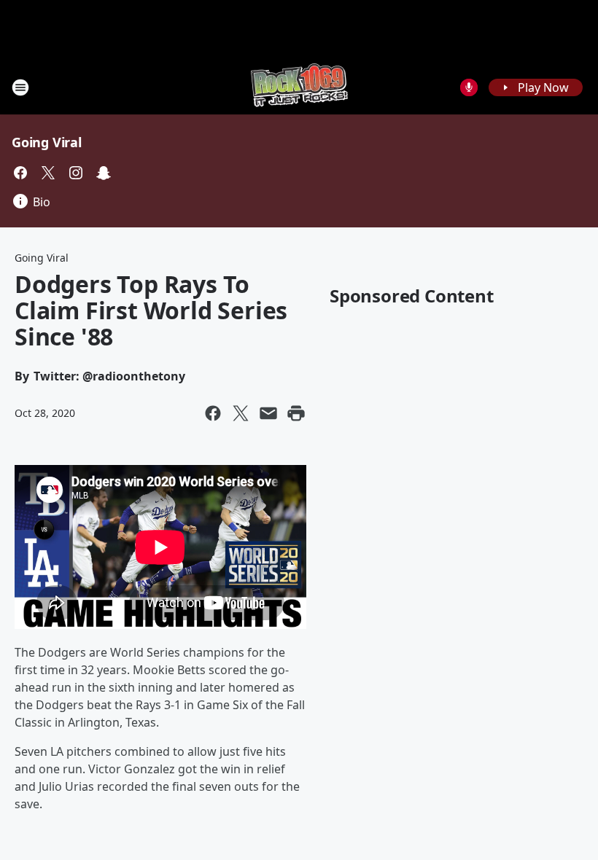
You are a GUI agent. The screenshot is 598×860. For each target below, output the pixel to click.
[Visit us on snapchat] (103, 172)
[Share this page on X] (240, 413)
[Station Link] (299, 87)
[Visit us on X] (48, 172)
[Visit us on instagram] (76, 172)
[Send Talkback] (469, 87)
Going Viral (47, 142)
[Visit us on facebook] (20, 172)
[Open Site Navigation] (20, 87)
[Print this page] (296, 413)
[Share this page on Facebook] (213, 413)
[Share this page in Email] (268, 413)
